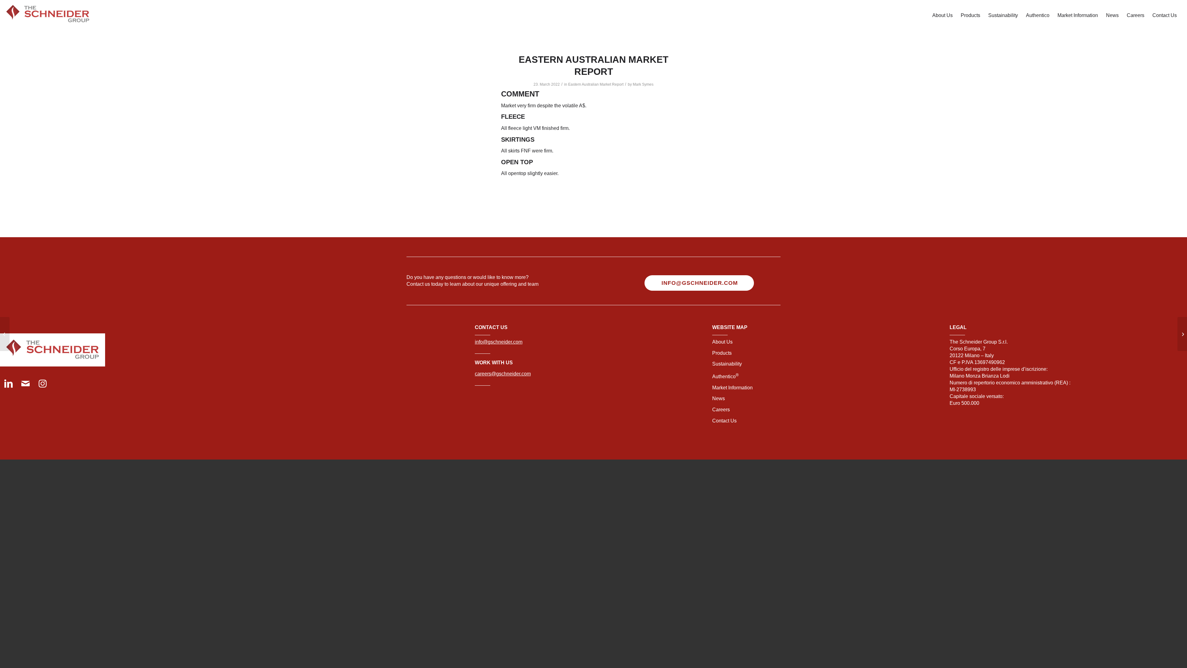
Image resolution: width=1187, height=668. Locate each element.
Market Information (732, 387)
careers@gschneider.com (503, 373)
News (718, 398)
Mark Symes (643, 84)
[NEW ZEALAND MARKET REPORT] (1182, 334)
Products (722, 353)
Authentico (725, 376)
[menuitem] (942, 15)
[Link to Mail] (25, 384)
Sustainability (727, 363)
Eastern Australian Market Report (595, 84)
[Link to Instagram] (42, 384)
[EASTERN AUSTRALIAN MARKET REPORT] (5, 334)
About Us (722, 342)
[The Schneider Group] (47, 15)
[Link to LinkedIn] (8, 384)
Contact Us (724, 420)
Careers (721, 409)
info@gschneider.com (498, 342)
